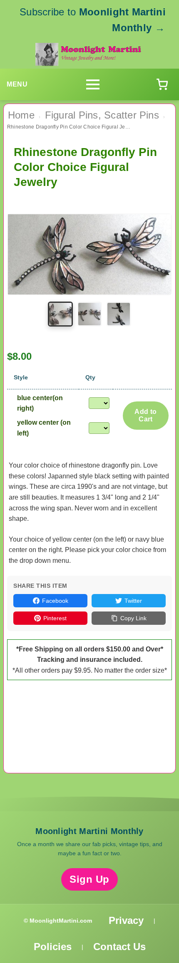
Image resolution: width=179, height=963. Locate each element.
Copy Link (133, 618)
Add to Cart (145, 415)
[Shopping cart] (162, 84)
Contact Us (119, 946)
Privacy (126, 920)
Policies (53, 946)
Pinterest (55, 618)
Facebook (55, 600)
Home (21, 115)
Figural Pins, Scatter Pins (102, 115)
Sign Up (89, 879)
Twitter (133, 600)
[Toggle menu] (93, 84)
